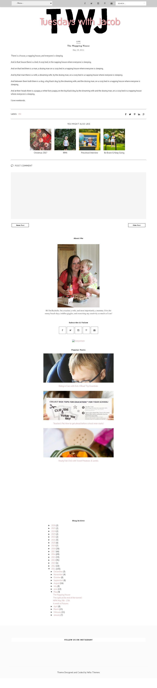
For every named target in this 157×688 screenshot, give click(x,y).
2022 (53, 537)
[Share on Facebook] (125, 114)
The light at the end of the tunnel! (67, 597)
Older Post (137, 225)
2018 (53, 548)
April (56, 606)
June (56, 589)
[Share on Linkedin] (139, 114)
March (56, 609)
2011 (53, 569)
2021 (53, 540)
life (78, 42)
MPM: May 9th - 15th (61, 600)
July (55, 586)
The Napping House (61, 594)
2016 (53, 554)
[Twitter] (91, 3)
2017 (53, 551)
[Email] (111, 3)
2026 (53, 525)
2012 (53, 566)
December (58, 571)
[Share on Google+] (144, 114)
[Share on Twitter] (130, 114)
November (58, 574)
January (57, 615)
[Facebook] (85, 3)
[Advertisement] (78, 491)
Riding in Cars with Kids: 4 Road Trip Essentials (78, 386)
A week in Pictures (60, 603)
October (57, 577)
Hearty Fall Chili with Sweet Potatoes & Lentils (78, 461)
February (57, 612)
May (56, 592)
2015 (53, 557)
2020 (53, 542)
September (58, 580)
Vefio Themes (93, 672)
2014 (53, 560)
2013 (53, 563)
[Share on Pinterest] (134, 114)
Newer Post (20, 225)
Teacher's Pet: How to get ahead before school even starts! (78, 423)
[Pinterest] (105, 3)
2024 (53, 531)
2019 (53, 545)
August (57, 583)
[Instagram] (98, 3)
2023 (53, 534)
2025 (53, 528)
